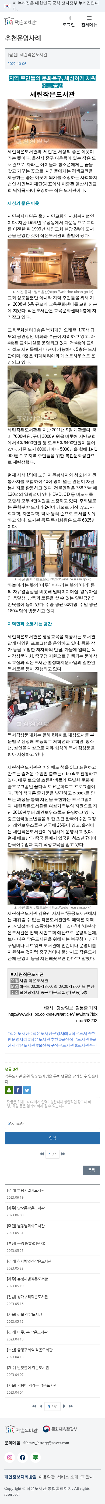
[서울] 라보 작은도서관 (24, 1314)
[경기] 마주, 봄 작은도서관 (27, 1332)
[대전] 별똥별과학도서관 (25, 1226)
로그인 (69, 25)
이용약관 (47, 1477)
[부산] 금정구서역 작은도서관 (29, 1350)
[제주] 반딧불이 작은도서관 (28, 1367)
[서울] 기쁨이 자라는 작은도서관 (32, 1385)
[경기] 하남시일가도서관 (25, 1190)
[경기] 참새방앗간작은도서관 (29, 1261)
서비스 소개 (67, 1477)
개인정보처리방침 (20, 1477)
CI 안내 (87, 1477)
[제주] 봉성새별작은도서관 (27, 1279)
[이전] (41, 1406)
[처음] (42, 1154)
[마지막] (63, 1154)
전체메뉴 (89, 25)
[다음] (64, 1406)
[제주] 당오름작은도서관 (25, 1208)
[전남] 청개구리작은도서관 (27, 1297)
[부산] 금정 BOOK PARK (26, 1243)
